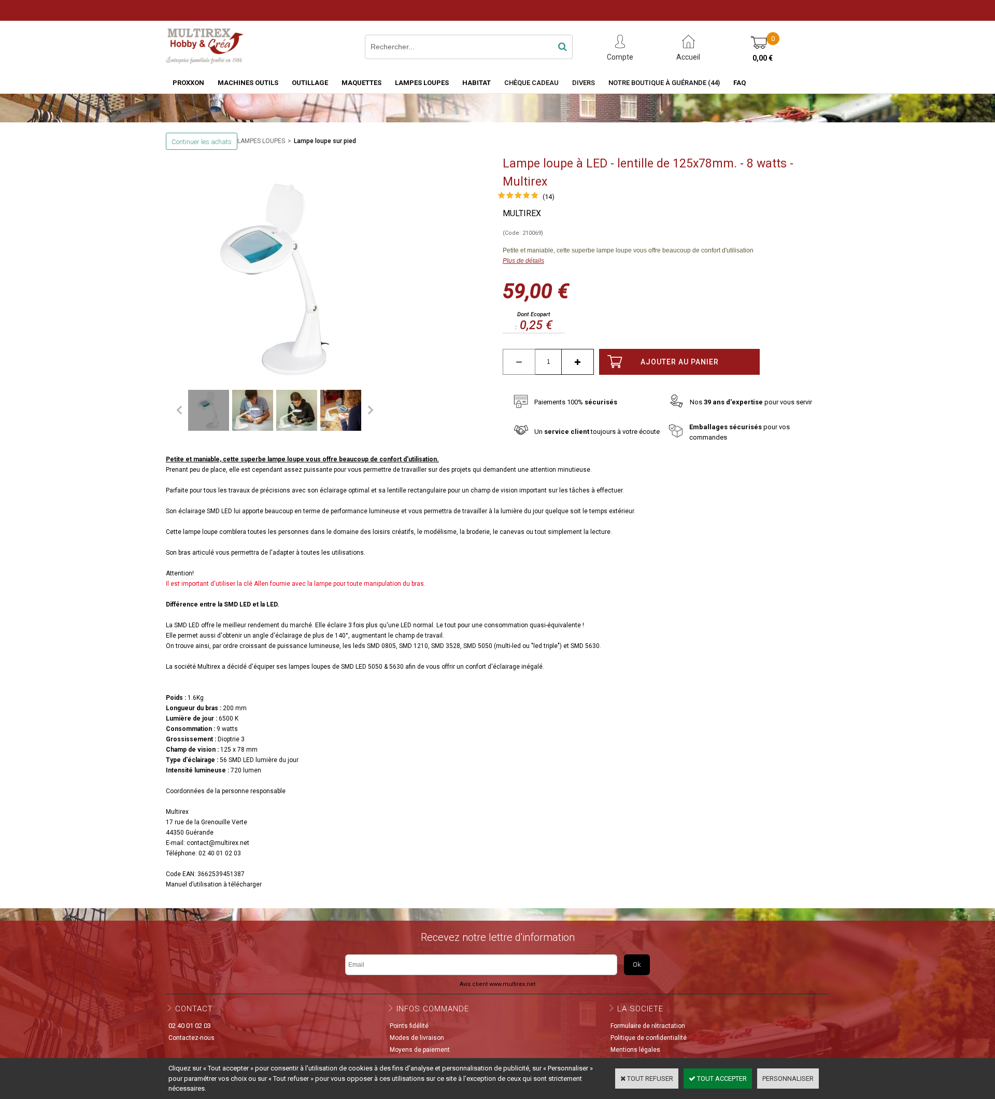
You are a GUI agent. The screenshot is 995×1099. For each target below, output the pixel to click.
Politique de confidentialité (648, 1037)
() (549, 197)
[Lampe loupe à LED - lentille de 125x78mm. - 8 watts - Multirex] (518, 197)
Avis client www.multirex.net (497, 984)
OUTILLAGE (310, 83)
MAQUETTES (361, 83)
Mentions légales (635, 1049)
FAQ (739, 83)
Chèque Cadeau (531, 83)
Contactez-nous (191, 1037)
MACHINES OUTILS (248, 83)
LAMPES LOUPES (422, 83)
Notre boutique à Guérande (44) (664, 83)
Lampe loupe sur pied (325, 141)
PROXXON (188, 83)
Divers (583, 83)
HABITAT (476, 83)
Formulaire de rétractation (647, 1026)
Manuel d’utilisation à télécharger (214, 884)
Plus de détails (523, 260)
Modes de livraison (417, 1037)
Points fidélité (409, 1026)
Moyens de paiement (420, 1049)
